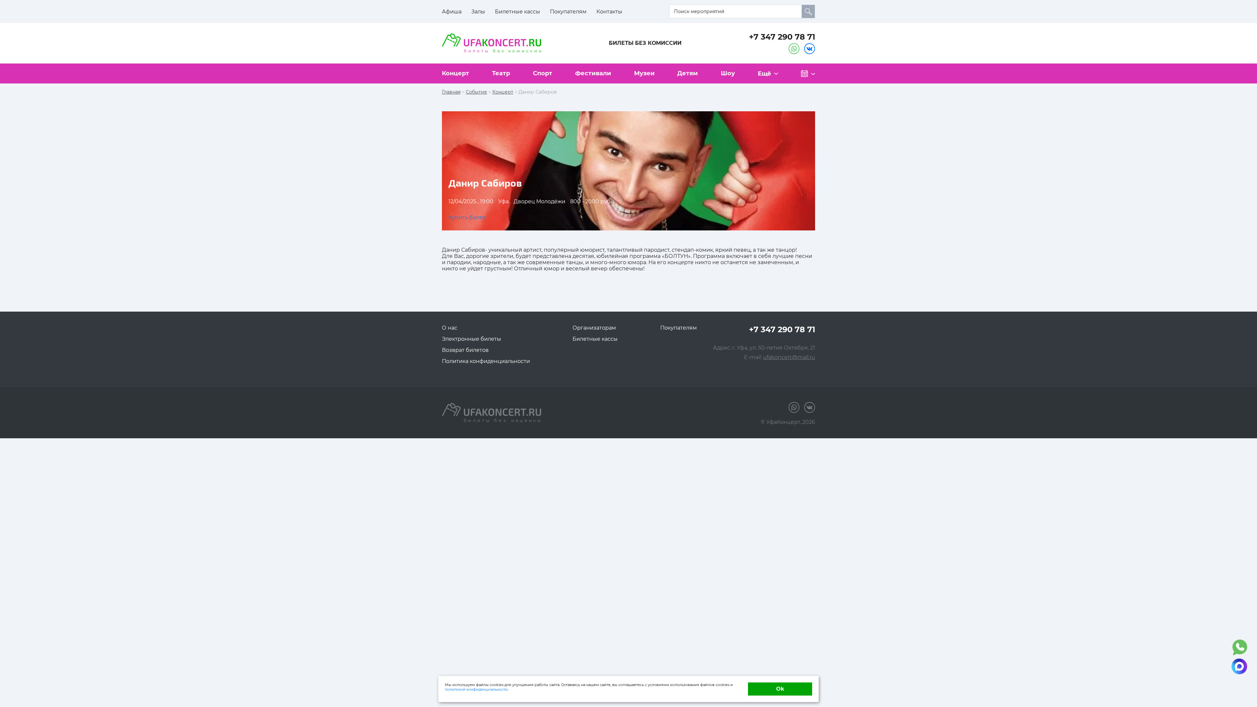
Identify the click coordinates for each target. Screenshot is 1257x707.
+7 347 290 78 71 (782, 37)
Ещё (764, 73)
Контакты (609, 12)
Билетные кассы (517, 12)
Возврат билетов (465, 350)
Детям (687, 73)
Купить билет (466, 217)
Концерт (455, 73)
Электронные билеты (471, 339)
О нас (449, 328)
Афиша (452, 12)
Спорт (542, 73)
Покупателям (568, 12)
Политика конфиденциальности (486, 361)
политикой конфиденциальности (476, 689)
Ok (780, 689)
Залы (478, 12)
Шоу (728, 73)
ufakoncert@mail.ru (789, 357)
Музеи (644, 73)
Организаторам (594, 328)
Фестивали (593, 73)
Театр (501, 73)
